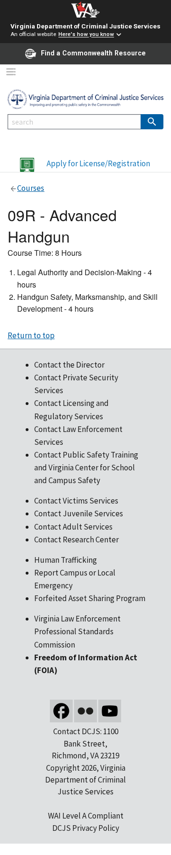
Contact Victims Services (76, 500)
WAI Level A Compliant (86, 815)
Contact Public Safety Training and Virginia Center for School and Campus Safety (86, 468)
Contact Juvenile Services (78, 513)
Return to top (31, 335)
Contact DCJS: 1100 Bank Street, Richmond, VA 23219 (85, 743)
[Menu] (10, 72)
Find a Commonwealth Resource (93, 53)
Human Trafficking (65, 560)
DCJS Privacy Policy (85, 828)
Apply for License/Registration (98, 163)
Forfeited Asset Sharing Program (89, 598)
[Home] (85, 98)
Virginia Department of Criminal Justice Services (85, 26)
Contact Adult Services (73, 527)
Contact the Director (69, 365)
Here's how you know (86, 34)
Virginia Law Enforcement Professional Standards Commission (77, 631)
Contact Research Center (76, 539)
